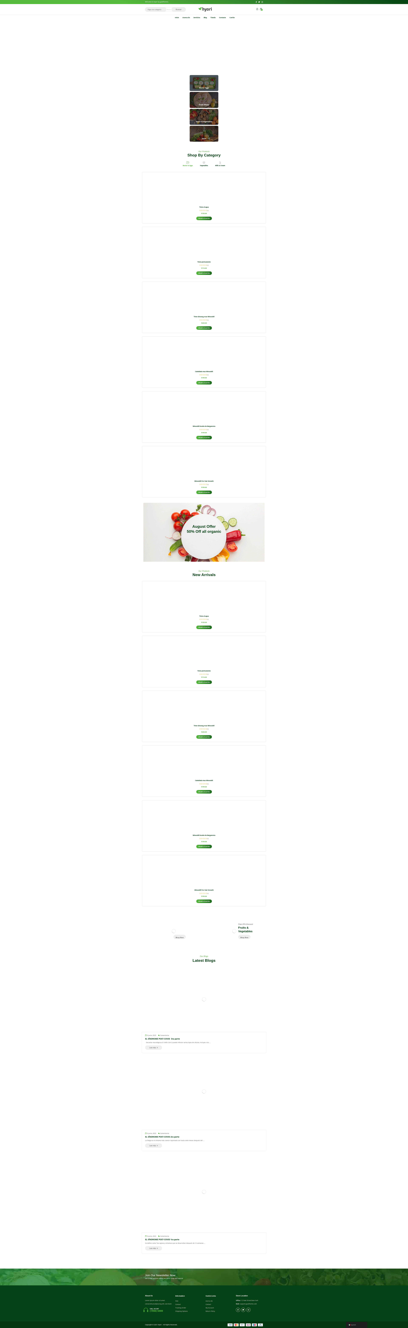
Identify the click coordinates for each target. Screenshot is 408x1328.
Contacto (222, 17)
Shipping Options (181, 1311)
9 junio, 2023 (151, 1035)
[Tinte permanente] (204, 243)
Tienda (212, 17)
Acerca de (186, 17)
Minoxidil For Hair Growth (204, 481)
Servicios (196, 17)
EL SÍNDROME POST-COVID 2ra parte (162, 1136)
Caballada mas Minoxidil (204, 371)
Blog (205, 17)
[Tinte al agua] (204, 188)
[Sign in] (257, 9)
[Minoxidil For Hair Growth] (204, 462)
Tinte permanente (204, 262)
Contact (178, 1304)
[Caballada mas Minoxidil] (204, 352)
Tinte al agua (204, 207)
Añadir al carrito (204, 218)
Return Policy (210, 1311)
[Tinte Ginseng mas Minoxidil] (204, 298)
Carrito (232, 17)
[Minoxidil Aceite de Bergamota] (204, 407)
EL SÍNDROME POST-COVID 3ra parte (162, 1038)
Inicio (177, 17)
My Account (210, 1308)
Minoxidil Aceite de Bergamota (204, 426)
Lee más (152, 1047)
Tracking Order (180, 1308)
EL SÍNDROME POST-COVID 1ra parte (162, 1239)
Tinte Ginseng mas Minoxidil (204, 317)
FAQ (176, 1301)
